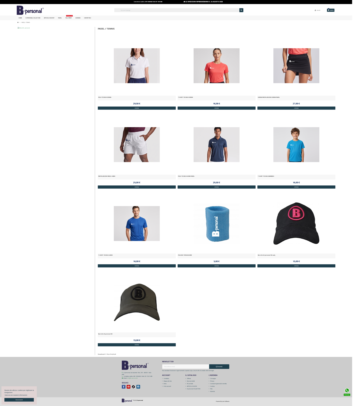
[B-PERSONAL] (30, 10)
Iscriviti (219, 366)
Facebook (123, 387)
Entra (164, 383)
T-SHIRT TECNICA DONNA (185, 97)
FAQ (211, 389)
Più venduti (190, 383)
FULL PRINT (68, 17)
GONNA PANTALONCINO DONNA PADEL (269, 97)
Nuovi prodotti (191, 381)
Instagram (138, 387)
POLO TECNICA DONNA (104, 97)
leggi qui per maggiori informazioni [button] (16, 395)
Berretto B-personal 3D (105, 334)
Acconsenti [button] (19, 399)
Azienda (77, 18)
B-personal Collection (33, 18)
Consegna (213, 378)
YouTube (128, 387)
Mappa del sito (167, 381)
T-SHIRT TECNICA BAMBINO (266, 176)
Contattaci (87, 18)
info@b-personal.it (132, 378)
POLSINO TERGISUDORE (185, 255)
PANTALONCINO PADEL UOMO (106, 176)
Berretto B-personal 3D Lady (266, 255)
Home (20, 18)
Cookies (212, 386)
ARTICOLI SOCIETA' (49, 18)
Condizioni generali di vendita (218, 383)
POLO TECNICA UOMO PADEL (186, 176)
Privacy (212, 381)
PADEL (60, 18)
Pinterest (133, 387)
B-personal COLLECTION (193, 389)
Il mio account (167, 386)
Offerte (189, 378)
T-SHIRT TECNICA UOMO (105, 255)
